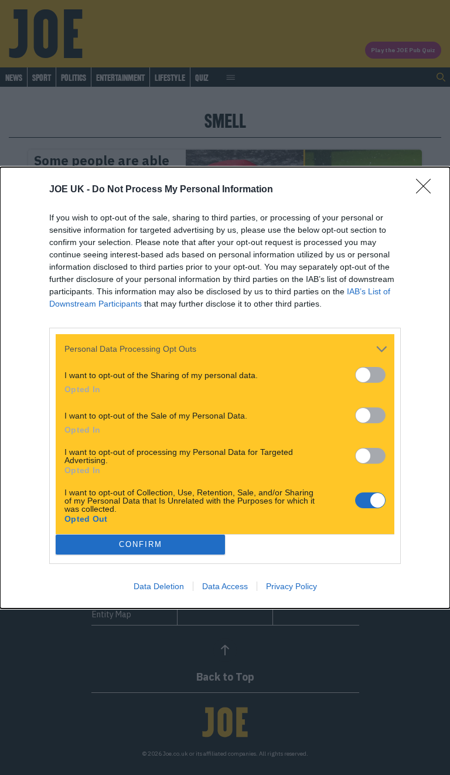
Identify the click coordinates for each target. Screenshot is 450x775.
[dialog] (225, 388)
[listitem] (225, 349)
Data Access (225, 586)
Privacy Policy (291, 586)
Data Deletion (159, 586)
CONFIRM (140, 544)
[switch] (370, 375)
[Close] (427, 190)
